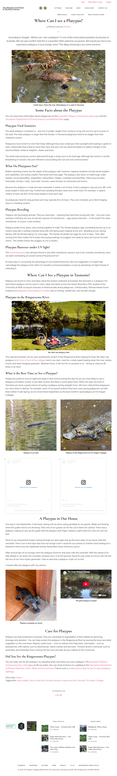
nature (32, 680)
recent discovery (17, 252)
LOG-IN (58, 695)
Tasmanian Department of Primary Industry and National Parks (34, 119)
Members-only (95, 2)
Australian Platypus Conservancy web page (78, 116)
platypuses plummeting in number (33, 290)
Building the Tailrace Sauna (97, 727)
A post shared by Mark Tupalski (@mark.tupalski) (28, 510)
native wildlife (23, 680)
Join (83, 2)
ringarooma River (69, 680)
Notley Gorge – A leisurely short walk (62, 727)
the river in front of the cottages (31, 360)
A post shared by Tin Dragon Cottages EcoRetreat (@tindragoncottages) (83, 510)
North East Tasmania (44, 680)
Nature (19, 677)
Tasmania (81, 680)
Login (108, 2)
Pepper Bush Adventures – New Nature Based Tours (60, 738)
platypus (57, 680)
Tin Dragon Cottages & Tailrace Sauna (13, 8)
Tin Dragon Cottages (95, 680)
